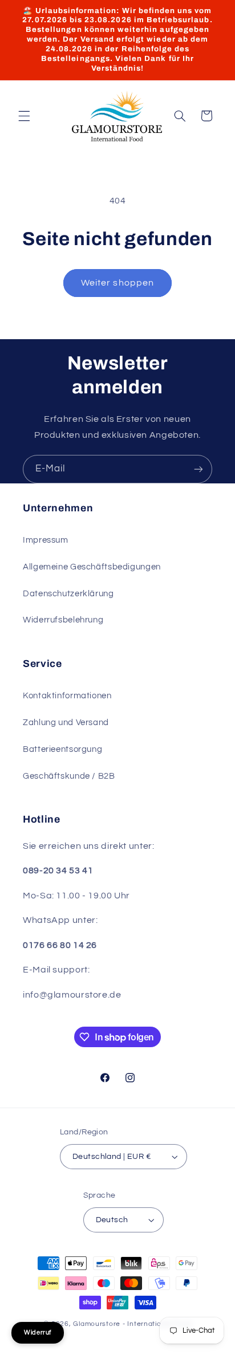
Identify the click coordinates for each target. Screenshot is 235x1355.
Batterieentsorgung (62, 749)
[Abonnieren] (198, 469)
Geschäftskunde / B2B (69, 776)
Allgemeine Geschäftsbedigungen (92, 567)
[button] (24, 116)
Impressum (45, 540)
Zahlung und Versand (66, 722)
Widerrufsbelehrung (63, 620)
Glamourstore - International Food (132, 1324)
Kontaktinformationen (67, 695)
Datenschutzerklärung (68, 593)
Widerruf (37, 1332)
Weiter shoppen (117, 282)
